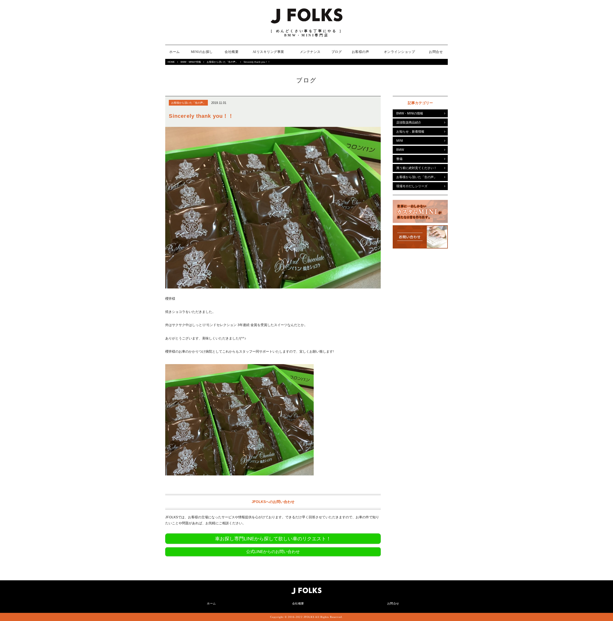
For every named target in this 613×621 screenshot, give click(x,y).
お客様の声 (360, 52)
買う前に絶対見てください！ (416, 168)
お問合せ (436, 52)
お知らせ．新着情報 (410, 131)
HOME (171, 62)
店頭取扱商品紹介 (408, 122)
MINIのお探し (202, 52)
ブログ (336, 52)
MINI (399, 140)
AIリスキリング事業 (268, 52)
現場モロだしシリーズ (411, 186)
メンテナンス (310, 52)
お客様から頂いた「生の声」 (222, 62)
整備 (399, 159)
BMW (400, 150)
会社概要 (231, 52)
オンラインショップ (399, 52)
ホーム (174, 52)
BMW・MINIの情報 (191, 62)
